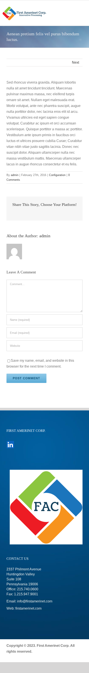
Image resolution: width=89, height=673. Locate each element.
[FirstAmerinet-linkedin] (10, 442)
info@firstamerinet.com (34, 601)
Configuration (57, 175)
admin (14, 175)
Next (75, 62)
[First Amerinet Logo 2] (24, 8)
